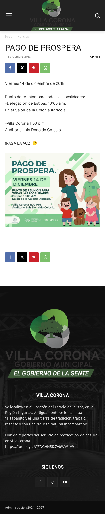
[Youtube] (65, 482)
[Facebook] (10, 68)
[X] (22, 68)
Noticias (23, 36)
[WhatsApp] (45, 68)
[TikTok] (52, 482)
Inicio (8, 36)
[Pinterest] (34, 68)
